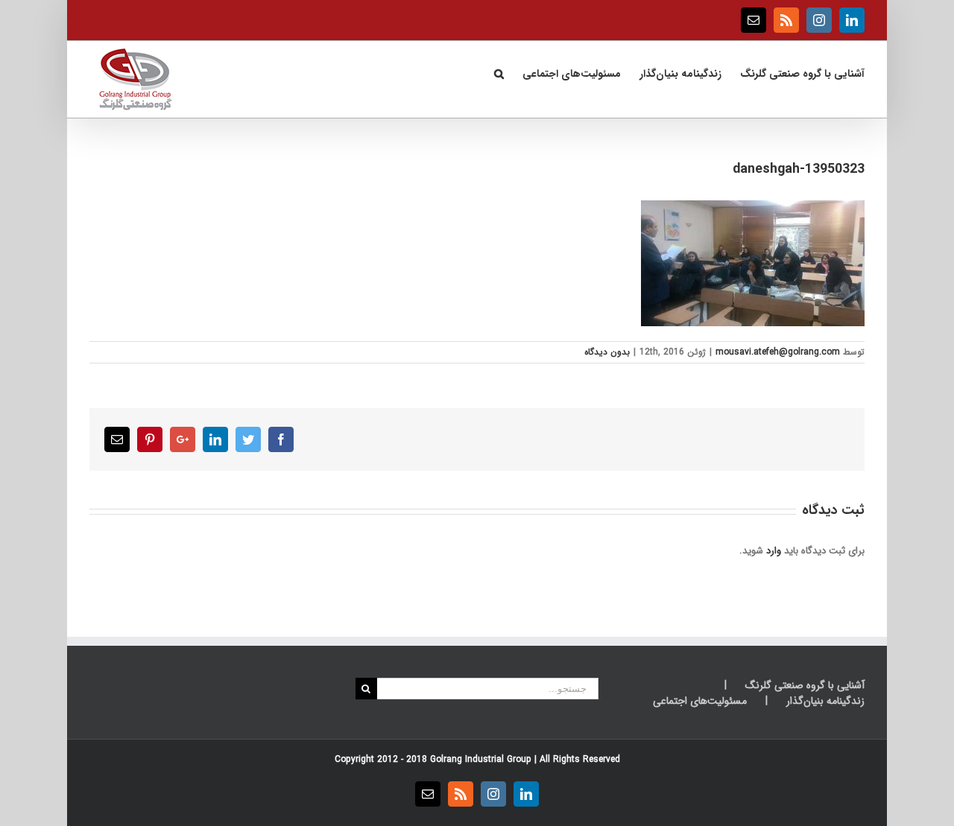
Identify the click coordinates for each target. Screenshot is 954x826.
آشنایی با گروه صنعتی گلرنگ (805, 685)
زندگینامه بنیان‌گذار (825, 701)
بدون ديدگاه (607, 352)
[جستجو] (498, 72)
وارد (773, 551)
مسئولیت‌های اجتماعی (700, 701)
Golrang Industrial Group (480, 759)
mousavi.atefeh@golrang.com (778, 352)
